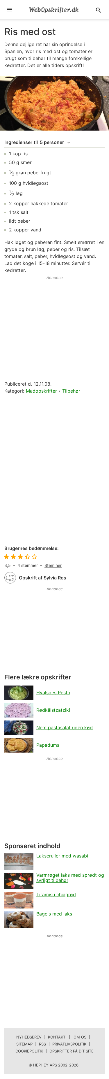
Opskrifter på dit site (71, 1051)
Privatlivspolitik (69, 1044)
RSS (42, 1044)
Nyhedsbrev (29, 1037)
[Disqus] (54, 470)
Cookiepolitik (29, 1051)
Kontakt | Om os (67, 1037)
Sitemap (24, 1044)
